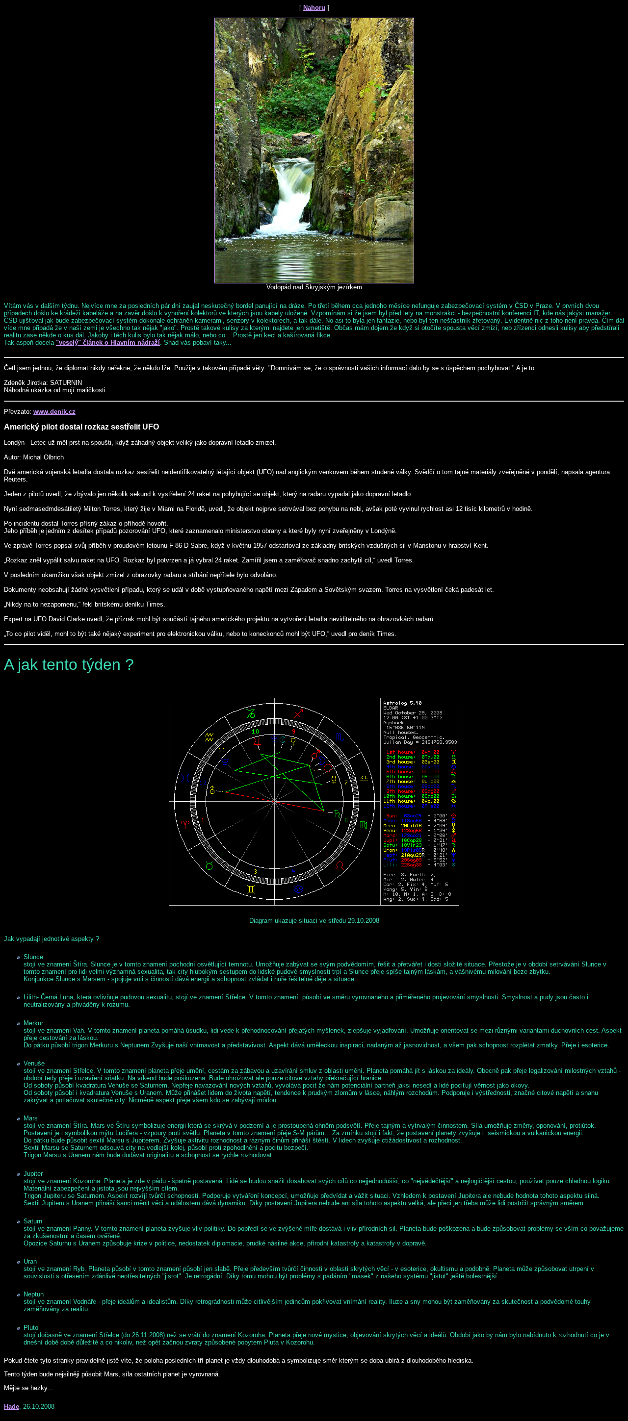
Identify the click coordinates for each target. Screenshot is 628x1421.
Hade (11, 1406)
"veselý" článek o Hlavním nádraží (108, 342)
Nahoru (314, 7)
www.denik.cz (54, 411)
